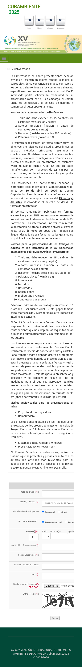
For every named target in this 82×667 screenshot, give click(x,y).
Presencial (49, 512)
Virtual (63, 512)
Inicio (8, 69)
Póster (70, 522)
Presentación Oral (53, 522)
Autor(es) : (32, 531)
